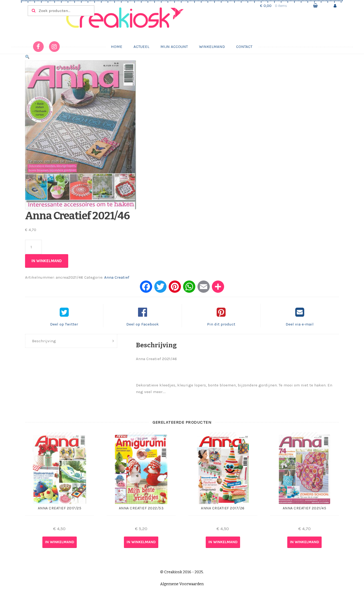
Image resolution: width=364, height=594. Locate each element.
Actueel (141, 46)
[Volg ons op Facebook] (38, 46)
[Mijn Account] (335, 6)
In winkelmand (46, 260)
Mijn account (174, 46)
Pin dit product (221, 324)
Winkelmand (212, 46)
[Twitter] (160, 288)
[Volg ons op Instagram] (54, 46)
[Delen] (218, 288)
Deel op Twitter (64, 324)
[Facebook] (146, 288)
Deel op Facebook (142, 324)
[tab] (71, 341)
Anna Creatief (116, 277)
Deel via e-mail (300, 324)
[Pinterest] (175, 288)
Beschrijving (44, 341)
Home (116, 46)
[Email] (203, 288)
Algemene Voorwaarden (182, 584)
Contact (244, 46)
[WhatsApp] (189, 288)
